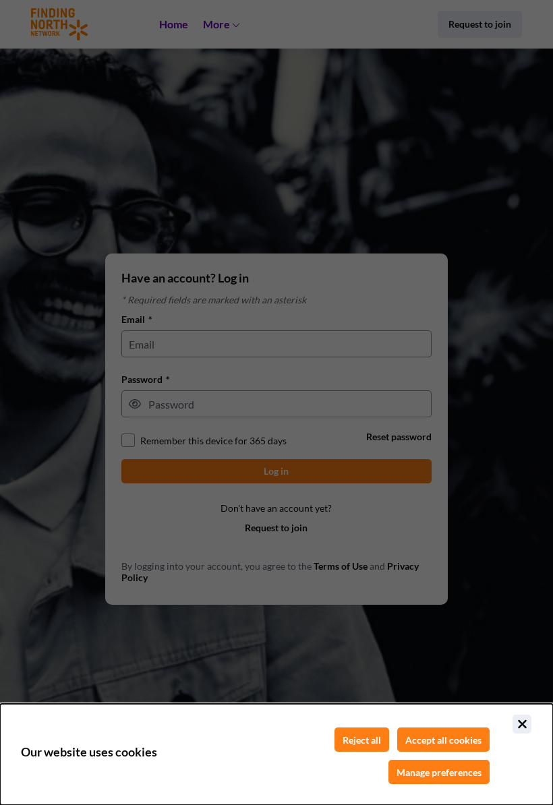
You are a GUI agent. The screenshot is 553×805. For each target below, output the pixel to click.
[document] (276, 754)
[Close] (522, 724)
